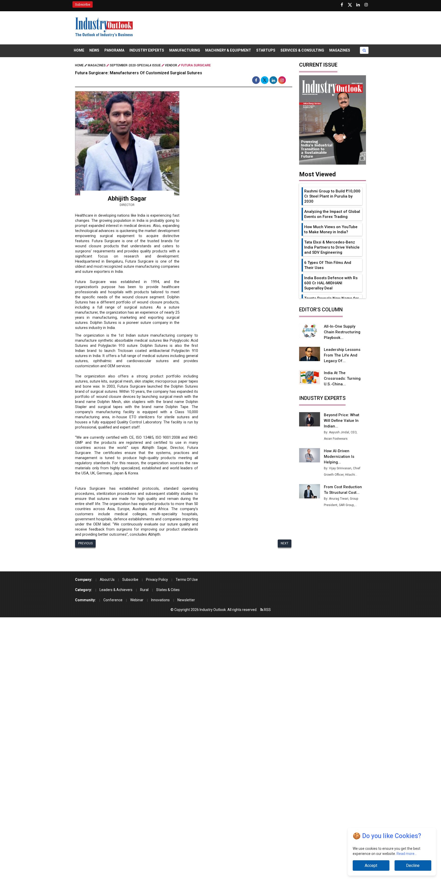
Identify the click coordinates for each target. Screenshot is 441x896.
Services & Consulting (302, 50)
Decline (413, 865)
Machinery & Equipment (228, 50)
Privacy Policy (157, 580)
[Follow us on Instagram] (366, 5)
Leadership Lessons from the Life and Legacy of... (342, 355)
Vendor (171, 65)
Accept (371, 865)
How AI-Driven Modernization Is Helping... (339, 456)
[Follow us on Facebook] (341, 5)
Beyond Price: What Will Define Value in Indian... (341, 420)
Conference (112, 600)
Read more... (407, 854)
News (94, 50)
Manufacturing (184, 50)
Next (284, 543)
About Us (107, 580)
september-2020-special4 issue (135, 65)
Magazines (339, 50)
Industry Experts (146, 50)
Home (79, 50)
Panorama (114, 50)
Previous (85, 543)
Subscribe (82, 4)
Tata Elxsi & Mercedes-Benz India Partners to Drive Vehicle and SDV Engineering (332, 247)
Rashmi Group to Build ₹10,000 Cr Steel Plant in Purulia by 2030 (332, 196)
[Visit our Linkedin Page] (358, 5)
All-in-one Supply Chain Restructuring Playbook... (342, 332)
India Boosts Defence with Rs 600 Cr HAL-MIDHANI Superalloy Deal (331, 283)
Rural (144, 590)
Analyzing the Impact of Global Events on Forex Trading (332, 214)
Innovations (160, 600)
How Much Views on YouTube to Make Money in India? (331, 229)
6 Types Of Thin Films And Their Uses (327, 265)
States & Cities (168, 590)
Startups (265, 50)
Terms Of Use (187, 580)
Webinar (136, 600)
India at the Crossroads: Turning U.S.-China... (342, 378)
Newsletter (186, 600)
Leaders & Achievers (116, 590)
